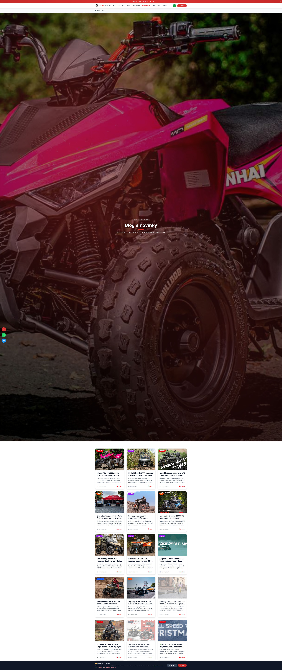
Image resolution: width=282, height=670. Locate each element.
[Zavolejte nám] (4, 329)
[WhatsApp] (4, 335)
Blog (159, 5)
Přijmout (182, 665)
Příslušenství (136, 5)
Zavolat (182, 5)
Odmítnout (172, 665)
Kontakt (165, 5)
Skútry (128, 5)
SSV (123, 5)
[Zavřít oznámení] (280, 1)
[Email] (4, 341)
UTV (119, 5)
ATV (114, 5)
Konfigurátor (146, 5)
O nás (153, 5)
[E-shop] (174, 5)
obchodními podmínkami (110, 667)
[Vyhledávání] (170, 5)
